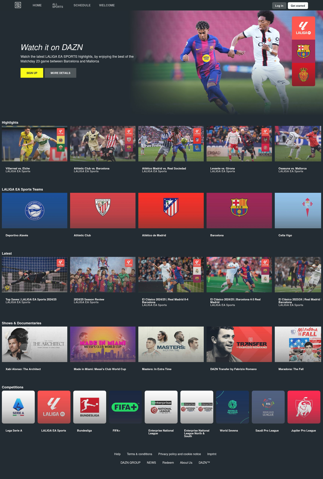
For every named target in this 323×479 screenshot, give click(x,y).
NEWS (151, 462)
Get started (298, 5)
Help (117, 454)
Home (37, 5)
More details (60, 73)
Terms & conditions (139, 454)
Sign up (32, 73)
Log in (279, 5)
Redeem (168, 462)
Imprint (211, 454)
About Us (186, 462)
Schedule (82, 5)
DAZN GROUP (131, 462)
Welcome (107, 5)
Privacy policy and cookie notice (179, 454)
